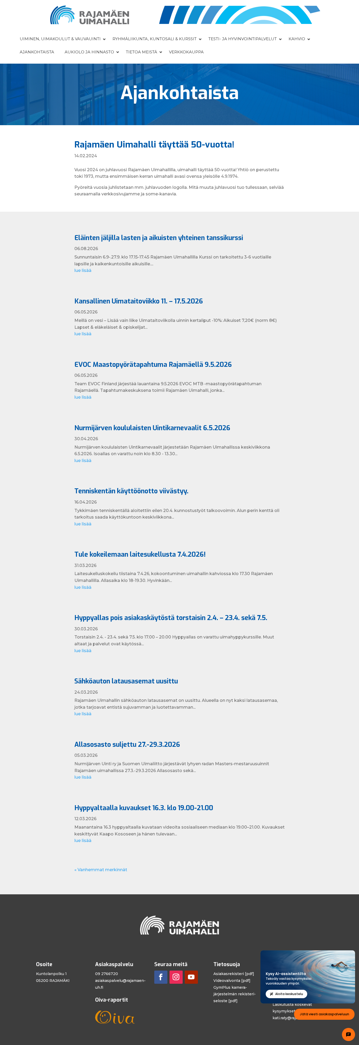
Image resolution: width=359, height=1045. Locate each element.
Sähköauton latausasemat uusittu (126, 681)
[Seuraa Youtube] (191, 977)
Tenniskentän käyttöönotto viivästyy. (131, 491)
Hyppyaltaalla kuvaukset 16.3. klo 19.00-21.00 (143, 808)
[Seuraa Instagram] (176, 977)
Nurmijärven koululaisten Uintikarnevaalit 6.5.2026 (152, 428)
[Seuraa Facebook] (160, 977)
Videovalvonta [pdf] (231, 980)
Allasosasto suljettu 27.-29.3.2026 (127, 744)
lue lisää (82, 270)
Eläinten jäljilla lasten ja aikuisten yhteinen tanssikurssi (158, 238)
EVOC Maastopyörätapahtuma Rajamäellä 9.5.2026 (153, 364)
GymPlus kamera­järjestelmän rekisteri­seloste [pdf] (234, 994)
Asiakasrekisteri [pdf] (233, 973)
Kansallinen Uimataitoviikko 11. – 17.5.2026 (138, 301)
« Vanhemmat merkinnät (100, 869)
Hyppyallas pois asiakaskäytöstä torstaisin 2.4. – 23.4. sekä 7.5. (170, 617)
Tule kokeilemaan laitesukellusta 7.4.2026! (140, 554)
